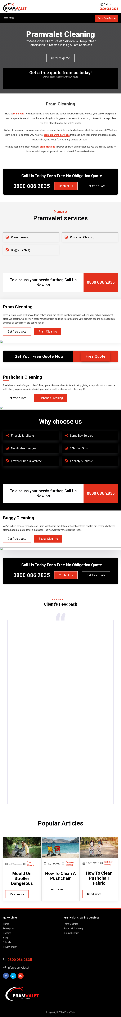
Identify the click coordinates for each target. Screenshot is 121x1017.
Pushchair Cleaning (82, 237)
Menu (12, 18)
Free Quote (96, 356)
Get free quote (60, 58)
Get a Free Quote (107, 18)
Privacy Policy (10, 946)
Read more (17, 894)
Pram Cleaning (20, 237)
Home (6, 923)
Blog (5, 937)
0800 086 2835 (108, 8)
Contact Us (66, 186)
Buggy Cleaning (21, 250)
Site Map (7, 942)
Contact (7, 933)
